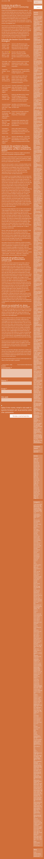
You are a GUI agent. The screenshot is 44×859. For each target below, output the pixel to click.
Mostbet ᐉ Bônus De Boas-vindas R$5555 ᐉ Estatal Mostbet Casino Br (38, 265)
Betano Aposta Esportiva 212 (36, 592)
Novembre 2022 (37, 491)
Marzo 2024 (36, 477)
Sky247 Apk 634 (37, 746)
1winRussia (36, 532)
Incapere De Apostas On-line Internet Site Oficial (38, 337)
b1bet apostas (36, 579)
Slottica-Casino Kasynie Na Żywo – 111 (37, 812)
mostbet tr (36, 694)
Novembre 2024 (37, 466)
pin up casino (36, 716)
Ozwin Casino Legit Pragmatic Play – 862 (38, 711)
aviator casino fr (37, 574)
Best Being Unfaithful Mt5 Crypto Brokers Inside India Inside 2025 (38, 405)
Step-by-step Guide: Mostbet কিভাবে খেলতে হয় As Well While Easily (38, 46)
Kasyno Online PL (37, 642)
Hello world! (36, 451)
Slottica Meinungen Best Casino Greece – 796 (38, 799)
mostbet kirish (36, 683)
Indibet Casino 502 (37, 638)
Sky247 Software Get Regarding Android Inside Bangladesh (38, 233)
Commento (6, 368)
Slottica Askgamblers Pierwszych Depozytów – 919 (38, 762)
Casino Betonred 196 (38, 615)
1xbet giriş (36, 548)
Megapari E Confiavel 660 (38, 653)
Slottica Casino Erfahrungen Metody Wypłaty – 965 (37, 781)
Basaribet (35, 582)
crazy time (36, 626)
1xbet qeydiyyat (37, 556)
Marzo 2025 (36, 461)
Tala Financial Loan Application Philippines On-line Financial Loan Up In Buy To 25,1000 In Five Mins (38, 437)
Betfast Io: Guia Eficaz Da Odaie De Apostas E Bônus (38, 118)
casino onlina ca (37, 618)
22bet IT (35, 563)
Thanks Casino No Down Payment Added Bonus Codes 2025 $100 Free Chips (38, 170)
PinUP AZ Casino (37, 727)
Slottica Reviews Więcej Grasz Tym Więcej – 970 (37, 809)
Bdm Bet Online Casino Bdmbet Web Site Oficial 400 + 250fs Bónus (37, 261)
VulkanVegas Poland (37, 837)
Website (20, 52)
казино (35, 841)
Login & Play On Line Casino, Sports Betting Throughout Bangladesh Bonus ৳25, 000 (38, 70)
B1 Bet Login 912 (37, 578)
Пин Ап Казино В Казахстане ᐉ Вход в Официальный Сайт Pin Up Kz (38, 34)
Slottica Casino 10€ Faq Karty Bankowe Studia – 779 (37, 773)
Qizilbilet (35, 733)
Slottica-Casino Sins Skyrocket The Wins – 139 (38, 816)
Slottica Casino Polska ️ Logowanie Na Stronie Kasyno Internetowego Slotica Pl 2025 (38, 23)
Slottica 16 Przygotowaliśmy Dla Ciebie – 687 (38, 753)
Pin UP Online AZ (37, 720)
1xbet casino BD (37, 544)
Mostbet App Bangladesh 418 (37, 660)
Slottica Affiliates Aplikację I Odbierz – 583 (37, 759)
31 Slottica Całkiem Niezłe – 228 (37, 565)
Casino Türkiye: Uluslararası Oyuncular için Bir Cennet (38, 387)
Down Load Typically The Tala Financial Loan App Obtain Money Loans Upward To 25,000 (38, 425)
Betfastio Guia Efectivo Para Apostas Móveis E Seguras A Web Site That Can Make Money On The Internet (38, 113)
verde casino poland (37, 828)
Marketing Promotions (38, 193)
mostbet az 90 (36, 661)
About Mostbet (36, 91)
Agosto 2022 (36, 495)
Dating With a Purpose (38, 296)
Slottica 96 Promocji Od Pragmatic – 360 (37, 756)
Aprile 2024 (36, 476)
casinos (35, 624)
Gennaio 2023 (36, 488)
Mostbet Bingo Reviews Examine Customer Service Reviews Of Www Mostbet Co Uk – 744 (38, 669)
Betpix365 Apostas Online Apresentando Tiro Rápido (38, 309)
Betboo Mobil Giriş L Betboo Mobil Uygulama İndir (37, 347)
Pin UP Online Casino (38, 722)
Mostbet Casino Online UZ (37, 677)
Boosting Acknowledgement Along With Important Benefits (38, 165)
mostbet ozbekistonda (38, 690)
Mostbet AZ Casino (37, 663)
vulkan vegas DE (37, 831)
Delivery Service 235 (37, 631)
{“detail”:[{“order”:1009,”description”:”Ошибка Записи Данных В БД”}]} (38, 381)
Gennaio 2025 (36, 463)
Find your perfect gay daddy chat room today (38, 209)
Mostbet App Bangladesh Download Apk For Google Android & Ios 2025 (38, 324)
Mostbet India (36, 680)
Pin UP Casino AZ (37, 719)
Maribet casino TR (37, 650)
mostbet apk (36, 657)
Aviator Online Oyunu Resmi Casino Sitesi (38, 384)
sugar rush (36, 818)
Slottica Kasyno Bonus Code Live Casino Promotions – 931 (38, 794)
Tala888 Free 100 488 (38, 822)
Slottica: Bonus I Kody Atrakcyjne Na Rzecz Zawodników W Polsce (38, 285)
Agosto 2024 (36, 470)
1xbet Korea (36, 551)
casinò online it (36, 620)
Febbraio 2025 (36, 462)
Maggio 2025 (36, 458)
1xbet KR (35, 552)
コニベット (36, 844)
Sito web (4, 397)
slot (34, 747)
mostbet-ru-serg (37, 702)
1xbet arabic (36, 534)
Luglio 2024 (36, 472)
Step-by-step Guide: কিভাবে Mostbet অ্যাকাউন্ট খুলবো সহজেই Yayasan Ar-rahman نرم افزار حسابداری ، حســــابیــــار (38, 63)
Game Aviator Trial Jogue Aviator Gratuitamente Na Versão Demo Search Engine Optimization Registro (38, 362)
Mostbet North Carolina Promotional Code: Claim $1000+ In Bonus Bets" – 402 (38, 686)
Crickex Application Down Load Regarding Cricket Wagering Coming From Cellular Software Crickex (38, 199)
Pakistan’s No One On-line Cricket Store (37, 196)
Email (4, 388)
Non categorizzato (37, 707)
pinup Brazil (36, 729)
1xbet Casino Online (37, 545)
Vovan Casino (36, 829)
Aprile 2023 (36, 484)
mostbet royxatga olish (37, 692)
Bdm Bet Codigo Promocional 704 (37, 587)
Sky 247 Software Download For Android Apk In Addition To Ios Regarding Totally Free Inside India (38, 238)
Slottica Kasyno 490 (37, 792)
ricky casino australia (37, 739)
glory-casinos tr (37, 635)
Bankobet (35, 580)
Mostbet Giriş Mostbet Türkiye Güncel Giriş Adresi (38, 74)
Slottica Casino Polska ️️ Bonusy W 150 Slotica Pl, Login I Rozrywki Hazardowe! (38, 18)
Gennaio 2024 (36, 478)
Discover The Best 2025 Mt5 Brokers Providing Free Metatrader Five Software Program (37, 396)
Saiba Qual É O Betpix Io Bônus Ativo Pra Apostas (38, 305)
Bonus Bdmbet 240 (37, 605)
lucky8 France (36, 648)
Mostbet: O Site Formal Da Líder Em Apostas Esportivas (37, 298)
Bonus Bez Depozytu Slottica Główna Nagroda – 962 (38, 607)
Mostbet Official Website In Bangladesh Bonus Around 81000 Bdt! (37, 39)
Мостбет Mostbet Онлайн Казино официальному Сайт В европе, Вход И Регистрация (38, 136)
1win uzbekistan (37, 530)
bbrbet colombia (37, 583)
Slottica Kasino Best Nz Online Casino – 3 (38, 788)
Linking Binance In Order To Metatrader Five (38, 401)
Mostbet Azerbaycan (37, 665)
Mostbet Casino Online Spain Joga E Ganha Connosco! (37, 191)
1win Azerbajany (37, 521)
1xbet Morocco (36, 555)
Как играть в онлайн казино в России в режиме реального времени (38, 376)
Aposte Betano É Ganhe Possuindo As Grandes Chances (37, 333)
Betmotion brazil (37, 598)
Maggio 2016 (36, 498)
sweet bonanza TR (37, 821)
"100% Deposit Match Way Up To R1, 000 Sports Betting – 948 (38, 505)
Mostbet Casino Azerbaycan (37, 675)
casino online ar (37, 619)
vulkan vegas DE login (38, 832)
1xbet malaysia (36, 553)
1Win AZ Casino (37, 520)
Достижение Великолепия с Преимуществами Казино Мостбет (37, 391)
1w (34, 518)
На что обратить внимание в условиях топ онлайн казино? (38, 247)
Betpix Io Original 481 (38, 600)
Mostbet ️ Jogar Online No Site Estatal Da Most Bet (38, 78)
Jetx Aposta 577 (37, 639)
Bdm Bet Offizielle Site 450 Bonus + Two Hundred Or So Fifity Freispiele (38, 254)
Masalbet (35, 651)
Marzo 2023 (36, 485)
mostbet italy (36, 681)
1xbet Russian (36, 558)
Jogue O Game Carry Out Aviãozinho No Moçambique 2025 (37, 372)
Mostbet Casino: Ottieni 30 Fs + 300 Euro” (37, 289)
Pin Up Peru (36, 723)
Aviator (35, 570)
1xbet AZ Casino (37, 536)
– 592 (35, 512)
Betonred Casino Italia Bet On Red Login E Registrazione (38, 125)
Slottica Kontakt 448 (37, 797)
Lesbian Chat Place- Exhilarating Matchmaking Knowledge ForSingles (38, 205)
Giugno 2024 (36, 473)
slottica (35, 750)
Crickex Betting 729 (37, 627)
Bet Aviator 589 (37, 590)
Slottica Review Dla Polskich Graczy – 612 (38, 806)
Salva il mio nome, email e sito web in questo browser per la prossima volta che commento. (16, 409)
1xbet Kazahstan (37, 549)
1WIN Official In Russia (37, 527)
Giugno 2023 (36, 481)
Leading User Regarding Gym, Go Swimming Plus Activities (37, 417)
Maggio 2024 (36, 474)
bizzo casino (36, 602)
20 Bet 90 (35, 560)
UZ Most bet (36, 825)
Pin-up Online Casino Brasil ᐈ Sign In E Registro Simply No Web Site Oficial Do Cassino (37, 224)
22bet (35, 562)
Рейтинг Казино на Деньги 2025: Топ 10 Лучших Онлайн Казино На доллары (38, 174)
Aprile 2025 (36, 459)
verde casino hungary (38, 826)
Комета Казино (37, 842)
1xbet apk (35, 533)
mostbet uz (36, 695)
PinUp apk (36, 726)
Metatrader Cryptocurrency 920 (37, 656)
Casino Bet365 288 (37, 613)
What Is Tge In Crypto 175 (38, 839)
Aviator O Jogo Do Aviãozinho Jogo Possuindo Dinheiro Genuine (37, 368)
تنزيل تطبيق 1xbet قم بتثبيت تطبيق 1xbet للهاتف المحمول (37, 353)
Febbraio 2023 (36, 487)
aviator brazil (36, 572)
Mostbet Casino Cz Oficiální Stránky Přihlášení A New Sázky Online (37, 319)
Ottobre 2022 (36, 492)
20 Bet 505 (36, 559)
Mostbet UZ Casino (37, 697)
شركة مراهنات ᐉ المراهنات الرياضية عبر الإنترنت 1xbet (37, 100)
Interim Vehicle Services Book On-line (38, 413)
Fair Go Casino (36, 632)
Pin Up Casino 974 (37, 718)
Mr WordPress (36, 450)
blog (34, 603)
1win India (36, 525)
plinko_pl (35, 731)
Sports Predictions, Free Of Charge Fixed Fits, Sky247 (38, 243)
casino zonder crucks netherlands (38, 623)
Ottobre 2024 (36, 468)
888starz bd (36, 567)
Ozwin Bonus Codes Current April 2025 (37, 316)
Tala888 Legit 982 (37, 824)
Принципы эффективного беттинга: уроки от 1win (37, 410)
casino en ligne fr (37, 616)
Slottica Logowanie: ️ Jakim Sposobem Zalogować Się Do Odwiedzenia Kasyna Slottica (37, 29)
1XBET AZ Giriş (36, 537)
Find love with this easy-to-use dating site (37, 212)
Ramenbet (36, 734)
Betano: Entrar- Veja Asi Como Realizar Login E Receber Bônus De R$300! (37, 329)
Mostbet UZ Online (37, 699)
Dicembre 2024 (36, 465)
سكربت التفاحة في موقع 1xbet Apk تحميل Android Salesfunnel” (38, 441)
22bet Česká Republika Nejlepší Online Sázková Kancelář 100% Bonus (38, 85)
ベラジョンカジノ (37, 845)
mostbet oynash (37, 689)
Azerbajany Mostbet (37, 576)
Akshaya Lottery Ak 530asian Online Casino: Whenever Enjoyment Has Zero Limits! (37, 431)
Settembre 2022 (37, 493)
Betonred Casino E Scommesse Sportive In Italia (38, 122)
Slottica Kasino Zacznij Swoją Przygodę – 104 (38, 790)
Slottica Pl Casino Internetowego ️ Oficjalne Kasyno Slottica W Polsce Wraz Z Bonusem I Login (37, 142)
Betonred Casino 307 (38, 599)
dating (35, 628)
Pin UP (35, 714)
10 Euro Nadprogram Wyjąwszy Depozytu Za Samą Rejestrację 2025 (38, 152)
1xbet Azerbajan (37, 538)
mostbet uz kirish (37, 698)
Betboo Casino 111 (37, 594)
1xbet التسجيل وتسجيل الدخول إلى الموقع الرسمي (38, 43)
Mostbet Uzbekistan (37, 701)
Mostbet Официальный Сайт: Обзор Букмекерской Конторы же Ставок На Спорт (38, 270)
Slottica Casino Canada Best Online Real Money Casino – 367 (38, 777)
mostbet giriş (36, 679)
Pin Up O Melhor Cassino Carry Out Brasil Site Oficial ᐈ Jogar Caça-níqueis (37, 219)
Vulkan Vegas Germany (36, 834)
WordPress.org (36, 856)
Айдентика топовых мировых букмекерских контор (38, 357)
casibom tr (36, 611)
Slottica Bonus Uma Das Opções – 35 (37, 770)
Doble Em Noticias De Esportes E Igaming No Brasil (38, 312)
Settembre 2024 (37, 469)
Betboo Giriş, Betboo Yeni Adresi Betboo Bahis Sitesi (38, 340)
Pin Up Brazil (36, 715)
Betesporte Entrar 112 (38, 595)
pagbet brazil (36, 712)
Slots (35, 749)
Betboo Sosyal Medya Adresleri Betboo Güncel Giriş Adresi (38, 344)
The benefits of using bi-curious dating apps (38, 215)
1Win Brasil (36, 522)
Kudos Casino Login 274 (37, 647)
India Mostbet (36, 636)
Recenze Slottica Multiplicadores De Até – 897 (37, 737)
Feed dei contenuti (37, 853)
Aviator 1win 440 (37, 571)
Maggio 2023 (36, 483)
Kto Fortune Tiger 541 (38, 645)
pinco (35, 724)
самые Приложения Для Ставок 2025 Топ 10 (38, 108)
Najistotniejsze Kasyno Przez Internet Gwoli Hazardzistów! (38, 275)
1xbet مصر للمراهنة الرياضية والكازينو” (37, 89)
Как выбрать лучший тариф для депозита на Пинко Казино (38, 131)
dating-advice (36, 630)
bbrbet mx (36, 585)
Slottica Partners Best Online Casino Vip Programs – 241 (38, 803)
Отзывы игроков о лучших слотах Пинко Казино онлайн (38, 178)
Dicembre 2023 (36, 480)
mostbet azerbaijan (37, 664)
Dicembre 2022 (36, 489)
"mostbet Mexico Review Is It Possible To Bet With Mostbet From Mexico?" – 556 (38, 510)
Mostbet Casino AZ (37, 672)
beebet (35, 588)
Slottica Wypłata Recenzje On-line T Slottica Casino (37, 147)
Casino (35, 612)
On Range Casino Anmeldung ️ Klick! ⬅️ (37, 257)
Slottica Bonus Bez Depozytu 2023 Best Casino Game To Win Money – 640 (38, 766)
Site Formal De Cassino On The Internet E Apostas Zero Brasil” (37, 182)
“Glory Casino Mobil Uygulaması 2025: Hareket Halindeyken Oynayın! (37, 104)
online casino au (37, 708)
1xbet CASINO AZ (37, 543)
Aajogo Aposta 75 (37, 568)
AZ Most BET (36, 575)
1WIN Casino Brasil (37, 524)
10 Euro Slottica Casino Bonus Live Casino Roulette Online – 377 (37, 516)
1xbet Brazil (36, 541)
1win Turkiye (36, 529)
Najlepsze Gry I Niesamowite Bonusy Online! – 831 (38, 705)
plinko (35, 730)
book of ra (36, 609)
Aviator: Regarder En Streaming (37, 250)
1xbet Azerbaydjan (37, 540)
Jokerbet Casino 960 (37, 641)
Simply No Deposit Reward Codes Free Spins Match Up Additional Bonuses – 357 (38, 743)
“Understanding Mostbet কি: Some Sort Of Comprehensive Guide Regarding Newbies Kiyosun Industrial (38, 95)
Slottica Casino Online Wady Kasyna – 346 (38, 784)
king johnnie (36, 643)
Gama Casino (36, 634)
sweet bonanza (36, 820)
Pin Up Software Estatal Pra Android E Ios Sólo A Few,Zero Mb (38, 229)
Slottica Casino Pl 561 (38, 786)
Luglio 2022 (36, 496)
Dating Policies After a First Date (38, 351)
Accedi (35, 852)
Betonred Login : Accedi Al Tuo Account (38, 129)
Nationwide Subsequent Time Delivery (37, 420)
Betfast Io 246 (36, 596)
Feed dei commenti (37, 854)
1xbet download (37, 547)
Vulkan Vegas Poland (37, 836)
